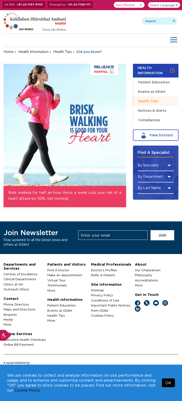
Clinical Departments (20, 279)
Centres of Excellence (20, 274)
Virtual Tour (56, 280)
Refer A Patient (103, 275)
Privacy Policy (102, 295)
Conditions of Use (105, 300)
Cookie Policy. (27, 390)
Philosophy (143, 275)
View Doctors (160, 135)
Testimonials (57, 285)
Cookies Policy (102, 315)
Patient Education (154, 82)
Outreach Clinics (16, 289)
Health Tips (62, 51)
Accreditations (146, 280)
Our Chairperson (147, 270)
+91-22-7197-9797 (30, 4)
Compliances (149, 120)
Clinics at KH (13, 284)
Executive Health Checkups (25, 339)
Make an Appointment (64, 275)
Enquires (10, 314)
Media (8, 319)
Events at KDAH (151, 91)
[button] (129, 5)
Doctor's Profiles (104, 270)
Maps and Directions (20, 309)
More (7, 324)
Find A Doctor (58, 270)
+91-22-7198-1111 (79, 4)
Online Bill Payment (19, 344)
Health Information (33, 51)
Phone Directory (16, 304)
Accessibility (5, 335)
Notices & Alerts (152, 110)
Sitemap (97, 290)
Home (9, 51)
